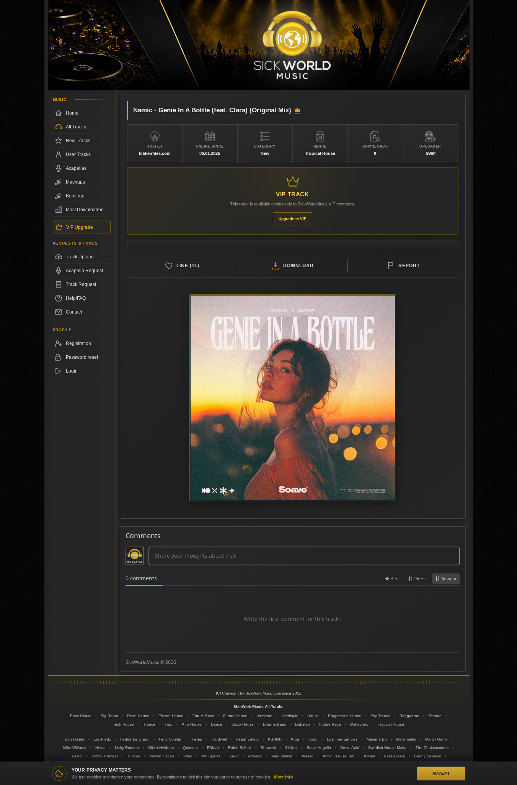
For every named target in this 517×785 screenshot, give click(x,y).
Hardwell (219, 739)
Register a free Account (82, 343)
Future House (235, 716)
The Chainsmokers (432, 748)
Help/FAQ (76, 298)
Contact (74, 312)
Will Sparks (210, 756)
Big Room (109, 716)
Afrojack (255, 756)
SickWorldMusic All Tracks (258, 707)
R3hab (213, 748)
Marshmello (406, 739)
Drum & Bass (274, 724)
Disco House (243, 724)
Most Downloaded (85, 209)
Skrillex (291, 748)
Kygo (313, 739)
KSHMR (275, 739)
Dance (216, 724)
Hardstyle (290, 716)
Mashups (75, 182)
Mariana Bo (377, 739)
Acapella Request (84, 270)
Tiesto (76, 756)
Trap (169, 724)
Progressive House (344, 716)
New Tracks (78, 140)
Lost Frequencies (342, 739)
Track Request (81, 284)
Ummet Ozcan (161, 756)
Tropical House (391, 724)
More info (283, 777)
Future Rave (330, 724)
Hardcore (264, 716)
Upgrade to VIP (293, 219)
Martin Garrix (436, 739)
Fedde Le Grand (135, 739)
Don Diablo (74, 739)
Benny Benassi (427, 756)
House (313, 716)
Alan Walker (281, 756)
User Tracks (78, 154)
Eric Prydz (102, 739)
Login (72, 371)
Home (72, 113)
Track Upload (80, 256)
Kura (295, 739)
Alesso (307, 756)
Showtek (268, 748)
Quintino (190, 748)
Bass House (80, 716)
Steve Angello (319, 748)
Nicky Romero (127, 748)
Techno (435, 716)
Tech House (123, 724)
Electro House (170, 716)
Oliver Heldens (161, 748)
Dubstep (302, 724)
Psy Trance (380, 716)
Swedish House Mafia (387, 748)
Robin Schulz (239, 748)
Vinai (187, 756)
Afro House (192, 724)
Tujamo (133, 756)
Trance (149, 724)
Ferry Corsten (171, 739)
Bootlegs (75, 196)
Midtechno (359, 724)
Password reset (82, 357)
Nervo (100, 748)
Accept (441, 773)
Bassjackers (394, 756)
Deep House (138, 716)
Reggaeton (409, 716)
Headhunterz (247, 739)
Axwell (369, 756)
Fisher (197, 739)
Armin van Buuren (338, 756)
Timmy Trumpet (104, 756)
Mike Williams (74, 748)
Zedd (234, 756)
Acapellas (76, 168)
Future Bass (203, 716)
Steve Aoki (349, 748)
